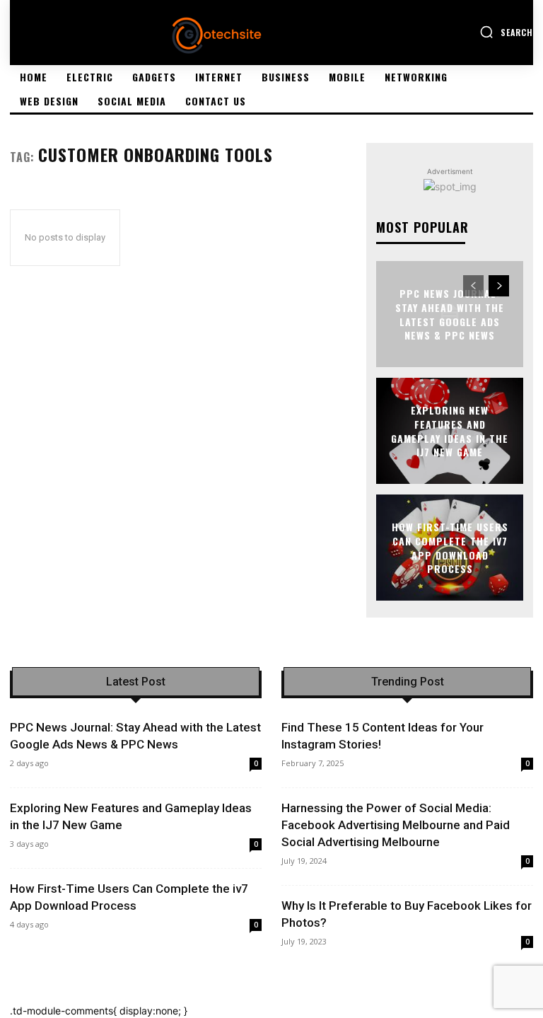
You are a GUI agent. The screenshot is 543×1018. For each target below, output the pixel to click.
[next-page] (499, 285)
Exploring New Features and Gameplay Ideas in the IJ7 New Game (449, 431)
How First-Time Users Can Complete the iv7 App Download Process (450, 547)
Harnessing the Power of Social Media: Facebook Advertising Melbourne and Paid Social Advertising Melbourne (395, 825)
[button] (506, 32)
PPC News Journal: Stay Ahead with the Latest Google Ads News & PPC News (449, 314)
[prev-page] (473, 285)
